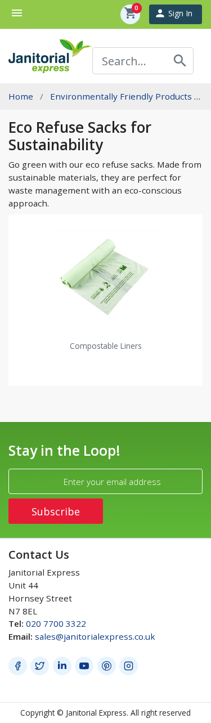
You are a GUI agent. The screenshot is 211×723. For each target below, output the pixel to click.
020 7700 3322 (56, 623)
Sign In (173, 13)
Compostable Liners (106, 345)
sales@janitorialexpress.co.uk (95, 636)
